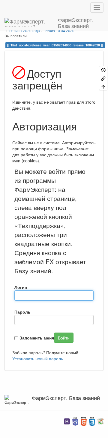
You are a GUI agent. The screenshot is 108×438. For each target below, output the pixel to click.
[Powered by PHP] (75, 421)
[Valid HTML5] (84, 421)
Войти (64, 338)
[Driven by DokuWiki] (101, 421)
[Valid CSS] (92, 421)
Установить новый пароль (37, 358)
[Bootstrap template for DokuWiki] (67, 421)
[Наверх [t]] (103, 86)
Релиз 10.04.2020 (59, 30)
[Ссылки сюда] (103, 78)
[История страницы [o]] (103, 70)
